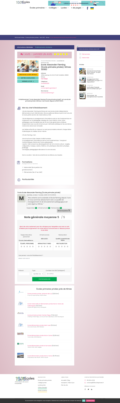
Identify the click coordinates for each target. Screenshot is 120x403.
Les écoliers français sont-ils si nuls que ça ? (94, 87)
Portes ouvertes (42, 390)
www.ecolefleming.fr (47, 93)
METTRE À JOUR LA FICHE (28, 78)
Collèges (53, 8)
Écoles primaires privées (45, 380)
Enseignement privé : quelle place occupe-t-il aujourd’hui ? (94, 80)
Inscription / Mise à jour (67, 382)
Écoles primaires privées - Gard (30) (35, 37)
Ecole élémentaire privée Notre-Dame (40, 356)
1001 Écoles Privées (25, 3)
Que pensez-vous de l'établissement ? (31, 255)
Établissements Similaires (43, 47)
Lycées (64, 8)
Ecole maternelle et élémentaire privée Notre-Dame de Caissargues (46, 305)
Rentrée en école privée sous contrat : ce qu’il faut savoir (94, 72)
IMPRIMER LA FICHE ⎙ (28, 81)
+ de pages (76, 8)
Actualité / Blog (65, 380)
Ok (83, 400)
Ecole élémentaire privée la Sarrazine (40, 346)
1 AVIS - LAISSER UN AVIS (39, 54)
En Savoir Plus (90, 400)
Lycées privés (42, 385)
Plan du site (64, 385)
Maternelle (85, 58)
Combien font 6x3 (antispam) (55, 270)
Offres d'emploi (42, 387)
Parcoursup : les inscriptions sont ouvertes (95, 96)
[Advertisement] (60, 22)
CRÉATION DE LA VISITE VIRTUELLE (28, 74)
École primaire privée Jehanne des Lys (40, 294)
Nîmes (47, 37)
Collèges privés (42, 382)
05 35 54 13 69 (90, 380)
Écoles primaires (37, 8)
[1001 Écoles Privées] (25, 379)
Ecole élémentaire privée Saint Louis (39, 325)
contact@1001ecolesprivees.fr (95, 382)
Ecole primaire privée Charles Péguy (39, 315)
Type (33, 270)
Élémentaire (86, 54)
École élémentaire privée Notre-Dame (40, 335)
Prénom (21, 270)
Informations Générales (25, 47)
